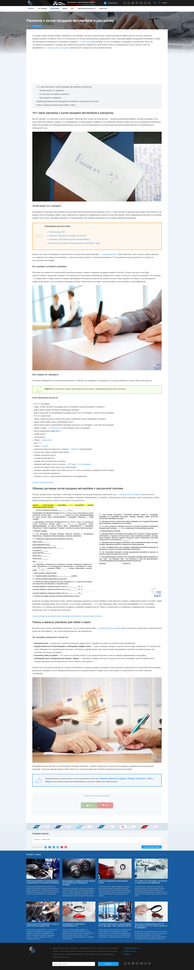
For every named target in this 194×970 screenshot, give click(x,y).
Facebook (103, 779)
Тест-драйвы (42, 8)
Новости (31, 8)
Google (66, 847)
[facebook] (124, 3)
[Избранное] (159, 3)
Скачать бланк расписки (43, 482)
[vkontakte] (149, 3)
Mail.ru (53, 847)
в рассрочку (86, 42)
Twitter (149, 779)
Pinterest (131, 779)
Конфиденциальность (131, 948)
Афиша (65, 8)
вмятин (74, 449)
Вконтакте (113, 779)
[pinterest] (136, 3)
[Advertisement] (97, 67)
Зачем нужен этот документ (51, 90)
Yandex (62, 847)
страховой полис (109, 254)
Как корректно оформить (50, 98)
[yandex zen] (145, 3)
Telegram (48, 782)
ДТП (70, 464)
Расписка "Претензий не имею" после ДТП (67, 236)
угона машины (85, 464)
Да (90, 805)
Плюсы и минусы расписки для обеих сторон (56, 105)
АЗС (72, 8)
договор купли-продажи (58, 48)
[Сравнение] (155, 3)
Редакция (127, 954)
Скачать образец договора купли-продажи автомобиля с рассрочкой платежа (67, 616)
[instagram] (128, 3)
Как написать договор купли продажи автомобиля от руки (74, 243)
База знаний (55, 8)
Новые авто (103, 8)
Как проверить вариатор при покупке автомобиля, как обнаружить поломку (78, 883)
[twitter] (132, 3)
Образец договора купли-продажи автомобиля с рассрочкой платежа (67, 101)
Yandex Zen (141, 779)
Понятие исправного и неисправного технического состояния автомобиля (42, 882)
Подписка (108, 964)
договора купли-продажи (110, 628)
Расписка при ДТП (57, 232)
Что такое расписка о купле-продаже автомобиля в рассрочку (64, 87)
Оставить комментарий (151, 847)
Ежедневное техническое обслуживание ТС (73, 925)
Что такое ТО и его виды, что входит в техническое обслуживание (151, 882)
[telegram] (140, 3)
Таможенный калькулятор (86, 8)
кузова (45, 446)
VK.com (45, 847)
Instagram (122, 779)
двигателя (47, 440)
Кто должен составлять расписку (54, 94)
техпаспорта (55, 428)
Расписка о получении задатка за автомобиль (69, 239)
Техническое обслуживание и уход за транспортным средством (42, 925)
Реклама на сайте (130, 951)
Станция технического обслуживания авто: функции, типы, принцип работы (115, 925)
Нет (106, 805)
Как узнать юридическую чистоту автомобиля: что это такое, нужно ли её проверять (151, 926)
